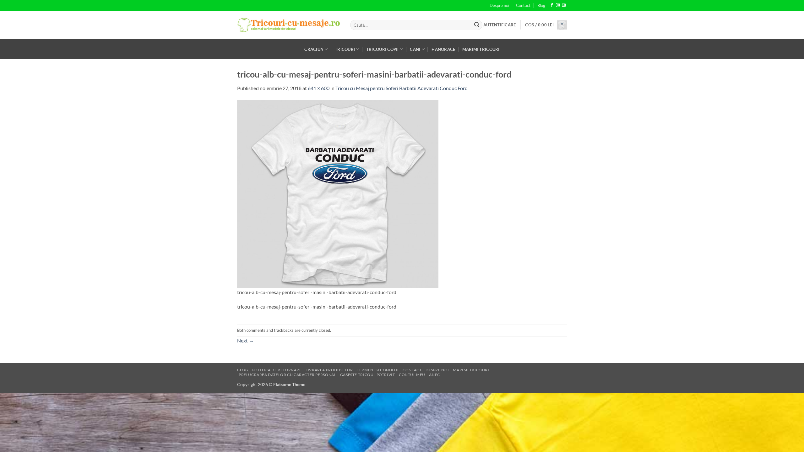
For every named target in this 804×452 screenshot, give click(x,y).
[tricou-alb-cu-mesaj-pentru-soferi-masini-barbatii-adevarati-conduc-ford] (337, 193)
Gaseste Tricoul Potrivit (367, 374)
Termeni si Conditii (378, 370)
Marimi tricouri (481, 49)
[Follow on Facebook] (552, 5)
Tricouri (345, 49)
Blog (541, 5)
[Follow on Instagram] (558, 5)
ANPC (434, 374)
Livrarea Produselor (329, 370)
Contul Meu (412, 374)
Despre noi (499, 5)
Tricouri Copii (382, 49)
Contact (523, 5)
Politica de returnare (277, 370)
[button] (499, 25)
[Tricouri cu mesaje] (289, 25)
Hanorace (443, 49)
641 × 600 (318, 88)
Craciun (313, 49)
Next (245, 340)
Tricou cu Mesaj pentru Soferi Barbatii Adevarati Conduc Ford (401, 88)
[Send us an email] (564, 5)
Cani (415, 49)
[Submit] (476, 25)
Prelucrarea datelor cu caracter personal (287, 374)
